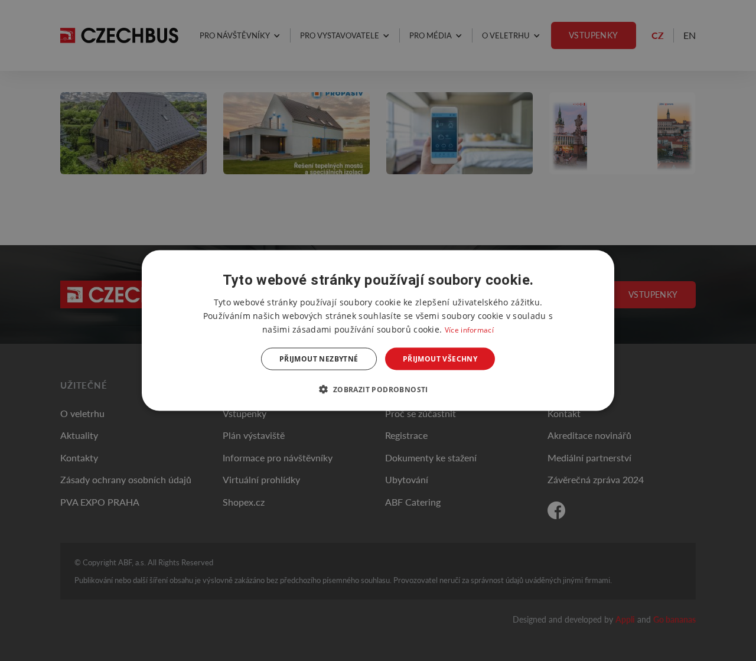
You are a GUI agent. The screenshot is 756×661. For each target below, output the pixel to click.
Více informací (469, 329)
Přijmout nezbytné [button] (319, 359)
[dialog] (378, 330)
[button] (378, 389)
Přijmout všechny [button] (440, 359)
